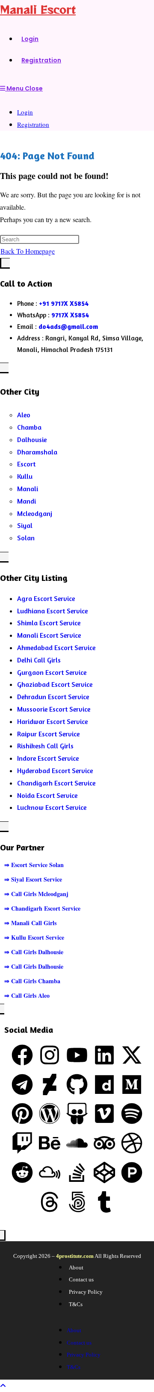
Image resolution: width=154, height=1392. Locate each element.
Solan (26, 537)
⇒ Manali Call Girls (30, 922)
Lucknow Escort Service (51, 807)
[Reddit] (22, 1172)
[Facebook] (22, 1055)
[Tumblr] (104, 1202)
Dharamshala (37, 452)
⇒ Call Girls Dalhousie (33, 951)
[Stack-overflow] (77, 1172)
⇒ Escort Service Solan (34, 864)
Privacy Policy (86, 1292)
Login (25, 112)
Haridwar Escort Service (52, 721)
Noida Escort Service (47, 795)
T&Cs (76, 1304)
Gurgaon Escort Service (51, 672)
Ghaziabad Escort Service (54, 684)
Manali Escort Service (49, 635)
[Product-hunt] (131, 1172)
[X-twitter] (131, 1055)
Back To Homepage (27, 250)
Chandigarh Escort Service (56, 783)
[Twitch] (22, 1143)
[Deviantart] (49, 1084)
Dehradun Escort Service (53, 696)
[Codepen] (104, 1172)
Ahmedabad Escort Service (56, 647)
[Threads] (49, 1202)
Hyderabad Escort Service (55, 770)
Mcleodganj (34, 513)
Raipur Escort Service (48, 734)
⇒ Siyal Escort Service (33, 879)
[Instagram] (49, 1055)
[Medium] (131, 1084)
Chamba (29, 427)
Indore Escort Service (48, 758)
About (76, 1267)
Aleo (23, 414)
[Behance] (49, 1143)
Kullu (25, 476)
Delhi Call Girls (39, 660)
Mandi (26, 501)
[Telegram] (22, 1084)
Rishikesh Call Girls (45, 745)
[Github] (77, 1084)
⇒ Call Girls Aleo (27, 995)
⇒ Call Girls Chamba (32, 980)
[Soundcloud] (77, 1143)
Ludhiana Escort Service (52, 611)
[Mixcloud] (49, 1172)
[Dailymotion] (104, 1084)
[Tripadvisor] (104, 1143)
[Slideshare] (77, 1113)
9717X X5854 (70, 315)
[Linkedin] (104, 1055)
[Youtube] (77, 1055)
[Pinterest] (22, 1113)
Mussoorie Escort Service (53, 709)
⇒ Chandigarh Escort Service (42, 908)
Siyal (25, 525)
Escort (26, 464)
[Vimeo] (104, 1113)
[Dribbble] (131, 1143)
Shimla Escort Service (48, 622)
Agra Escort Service (46, 598)
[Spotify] (131, 1113)
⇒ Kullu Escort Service (34, 937)
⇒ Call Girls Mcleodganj (36, 893)
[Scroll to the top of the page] (3, 1385)
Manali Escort (38, 9)
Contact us (81, 1279)
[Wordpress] (49, 1113)
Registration (33, 124)
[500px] (77, 1202)
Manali (27, 488)
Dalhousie (32, 439)
